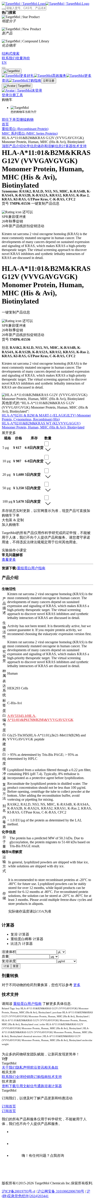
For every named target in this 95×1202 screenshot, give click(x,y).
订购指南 (41, 1077)
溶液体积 (9, 952)
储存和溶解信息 (49, 146)
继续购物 (26, 119)
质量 (5, 956)
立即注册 (48, 80)
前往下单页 (10, 119)
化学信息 (30, 146)
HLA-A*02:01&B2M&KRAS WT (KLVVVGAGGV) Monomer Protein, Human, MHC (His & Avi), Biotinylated (43, 425)
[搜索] (3, 9)
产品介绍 (16, 146)
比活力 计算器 (22, 943)
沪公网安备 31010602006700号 (60, 1191)
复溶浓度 (9, 961)
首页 (5, 124)
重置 (16, 966)
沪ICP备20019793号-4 (18, 1191)
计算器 (67, 146)
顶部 (5, 146)
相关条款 (51, 1067)
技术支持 (79, 146)
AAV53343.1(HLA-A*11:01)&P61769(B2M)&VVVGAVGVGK (40, 718)
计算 (6, 966)
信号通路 (37, 1086)
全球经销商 (25, 1077)
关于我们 (9, 1067)
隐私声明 (23, 1067)
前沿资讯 (37, 1067)
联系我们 (9, 1077)
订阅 (5, 1106)
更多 (76, 985)
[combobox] (46, 444)
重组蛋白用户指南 (31, 568)
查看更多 (9, 559)
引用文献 (23, 1086)
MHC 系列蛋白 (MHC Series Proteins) (30, 133)
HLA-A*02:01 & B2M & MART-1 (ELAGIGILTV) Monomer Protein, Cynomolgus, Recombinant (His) (46, 417)
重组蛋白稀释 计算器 (27, 939)
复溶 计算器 (20, 934)
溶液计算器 (53, 1086)
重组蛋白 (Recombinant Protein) (25, 129)
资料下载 (9, 1086)
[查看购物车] (3, 67)
